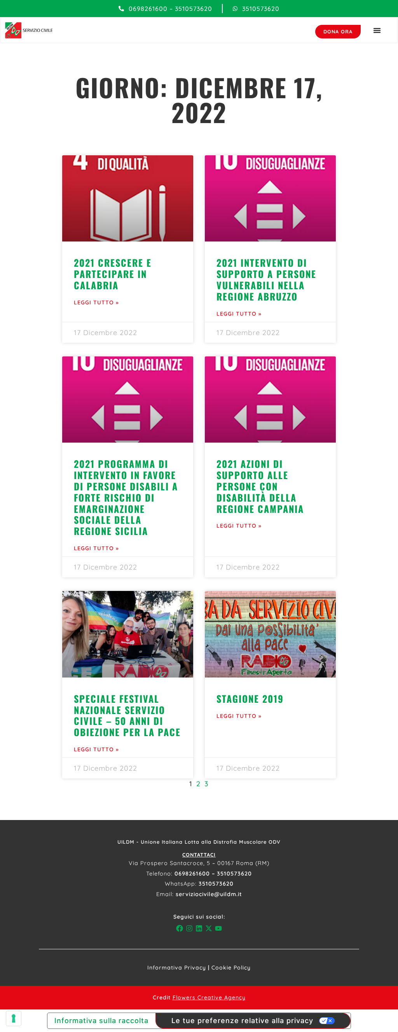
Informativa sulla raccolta (101, 1020)
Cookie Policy (231, 967)
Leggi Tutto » (96, 302)
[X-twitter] (209, 928)
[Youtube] (218, 928)
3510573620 (216, 883)
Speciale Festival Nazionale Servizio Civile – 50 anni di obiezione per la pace (127, 715)
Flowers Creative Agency (209, 997)
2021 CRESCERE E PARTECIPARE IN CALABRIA (113, 273)
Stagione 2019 (250, 698)
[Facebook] (179, 928)
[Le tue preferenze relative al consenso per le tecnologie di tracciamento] (13, 1018)
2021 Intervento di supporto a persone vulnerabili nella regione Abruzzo (266, 279)
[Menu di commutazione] (377, 30)
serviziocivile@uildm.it (209, 894)
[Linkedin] (199, 928)
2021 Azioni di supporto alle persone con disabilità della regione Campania (260, 486)
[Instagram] (189, 928)
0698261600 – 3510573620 (213, 873)
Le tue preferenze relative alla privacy (242, 1020)
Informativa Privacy (176, 967)
